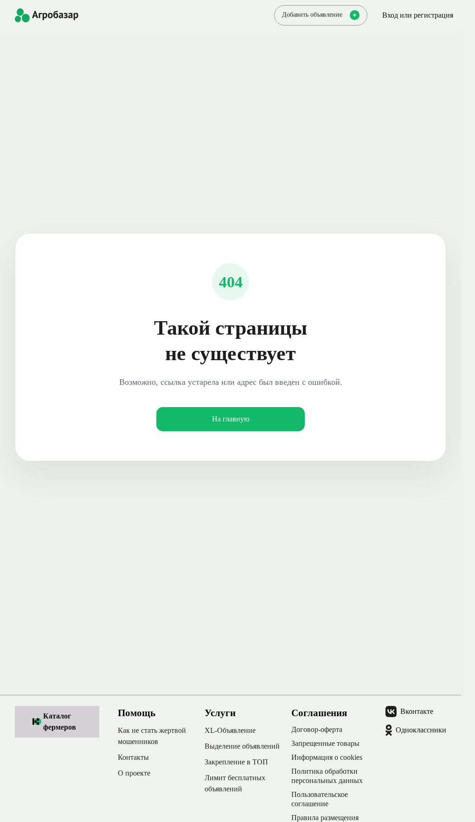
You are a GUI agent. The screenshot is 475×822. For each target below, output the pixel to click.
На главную (231, 419)
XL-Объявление (230, 730)
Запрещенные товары (325, 743)
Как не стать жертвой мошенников (152, 735)
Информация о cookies (326, 757)
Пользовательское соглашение (319, 799)
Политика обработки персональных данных (327, 775)
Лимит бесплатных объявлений (235, 783)
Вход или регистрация (417, 15)
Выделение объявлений (242, 746)
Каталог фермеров (59, 721)
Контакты (133, 757)
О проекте (134, 773)
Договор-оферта (316, 729)
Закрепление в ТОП (236, 762)
